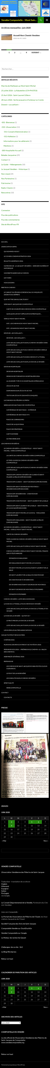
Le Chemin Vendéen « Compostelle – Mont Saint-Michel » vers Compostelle (23, 449)
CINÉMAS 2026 (9, 640)
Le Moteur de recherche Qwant (13, 938)
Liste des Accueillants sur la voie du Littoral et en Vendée (27, 610)
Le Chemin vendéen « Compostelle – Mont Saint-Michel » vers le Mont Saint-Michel (23, 528)
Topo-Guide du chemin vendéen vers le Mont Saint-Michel (27, 540)
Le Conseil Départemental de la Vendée (16, 903)
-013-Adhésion (10, 136)
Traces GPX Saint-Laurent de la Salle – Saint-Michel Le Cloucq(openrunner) (27, 507)
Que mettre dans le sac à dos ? (16, 299)
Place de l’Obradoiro (15, 419)
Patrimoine (5, 183)
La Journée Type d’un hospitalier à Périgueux (25, 381)
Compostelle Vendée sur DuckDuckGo (16, 928)
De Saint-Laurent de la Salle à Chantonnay (26, 575)
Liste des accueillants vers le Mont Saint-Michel (26, 546)
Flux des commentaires (10, 220)
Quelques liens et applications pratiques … (24, 314)
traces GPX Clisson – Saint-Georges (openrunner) (26, 482)
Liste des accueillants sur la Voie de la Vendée (25, 362)
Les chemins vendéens (10, 444)
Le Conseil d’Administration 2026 (17, 256)
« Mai (4, 841)
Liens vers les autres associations (18, 630)
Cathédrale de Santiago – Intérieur (21, 410)
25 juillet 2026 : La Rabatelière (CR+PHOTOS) (19, 90)
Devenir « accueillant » (10, 104)
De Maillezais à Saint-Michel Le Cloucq (25, 563)
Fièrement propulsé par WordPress (13, 1065)
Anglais (4, 884)
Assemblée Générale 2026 (14, 657)
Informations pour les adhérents (16, 141)
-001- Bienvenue (7, 122)
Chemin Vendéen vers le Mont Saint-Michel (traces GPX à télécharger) (27, 552)
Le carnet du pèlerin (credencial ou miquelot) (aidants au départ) (23, 293)
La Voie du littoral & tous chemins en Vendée (22, 604)
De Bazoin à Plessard (17, 594)
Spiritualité (9, 683)
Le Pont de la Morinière (16, 673)
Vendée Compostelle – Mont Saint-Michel (19, 20)
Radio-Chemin (7, 188)
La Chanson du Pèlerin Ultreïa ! (17, 400)
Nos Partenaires (7, 178)
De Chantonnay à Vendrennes (21, 580)
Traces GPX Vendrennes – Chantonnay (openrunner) (22, 495)
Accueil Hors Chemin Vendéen (26, 35)
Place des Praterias (14, 429)
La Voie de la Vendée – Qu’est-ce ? (17, 616)
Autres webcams (13, 439)
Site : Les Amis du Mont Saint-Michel (20, 328)
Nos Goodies (9, 283)
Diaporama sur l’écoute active (19, 391)
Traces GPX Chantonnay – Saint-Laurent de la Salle (27, 501)
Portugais (5, 893)
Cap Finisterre (12, 434)
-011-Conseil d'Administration (16, 132)
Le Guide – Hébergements (11, 164)
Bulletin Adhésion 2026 (13, 261)
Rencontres (5, 192)
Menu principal (47, 20)
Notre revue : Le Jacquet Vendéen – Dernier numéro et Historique (26, 267)
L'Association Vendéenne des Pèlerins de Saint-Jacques (22, 872)
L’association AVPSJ (9, 247)
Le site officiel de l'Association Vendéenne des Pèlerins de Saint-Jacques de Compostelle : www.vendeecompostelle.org (24, 1040)
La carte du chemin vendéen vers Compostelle (25, 455)
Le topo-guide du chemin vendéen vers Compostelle (22, 461)
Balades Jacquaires (8, 155)
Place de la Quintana (15, 424)
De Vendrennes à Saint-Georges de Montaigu (27, 585)
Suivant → (36, 52)
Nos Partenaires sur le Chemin (16, 273)
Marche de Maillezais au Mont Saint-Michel (18, 86)
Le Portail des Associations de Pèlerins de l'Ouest (20, 917)
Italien (3, 891)
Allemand (5, 886)
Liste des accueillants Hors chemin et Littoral (25, 357)
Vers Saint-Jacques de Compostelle (18, 304)
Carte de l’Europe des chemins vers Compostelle (26, 309)
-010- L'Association (8, 127)
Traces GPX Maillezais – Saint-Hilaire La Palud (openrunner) (24, 521)
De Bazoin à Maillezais (18, 558)
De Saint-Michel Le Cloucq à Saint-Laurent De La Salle (28, 569)
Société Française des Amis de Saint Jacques (18, 924)
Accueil (4, 242)
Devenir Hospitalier (12, 367)
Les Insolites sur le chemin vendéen (21, 678)
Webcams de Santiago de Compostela (19, 405)
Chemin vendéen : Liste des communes (19, 599)
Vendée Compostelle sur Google (14, 933)
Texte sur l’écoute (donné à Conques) (22, 395)
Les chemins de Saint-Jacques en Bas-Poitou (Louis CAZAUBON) (26, 667)
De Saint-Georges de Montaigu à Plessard (26, 589)
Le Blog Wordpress (8, 952)
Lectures (7, 278)
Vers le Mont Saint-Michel (14, 319)
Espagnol (4, 888)
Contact (4, 160)
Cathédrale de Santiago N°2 (17, 415)
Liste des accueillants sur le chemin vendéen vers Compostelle (27, 344)
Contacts (8, 697)
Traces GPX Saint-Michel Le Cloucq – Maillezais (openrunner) (25, 514)
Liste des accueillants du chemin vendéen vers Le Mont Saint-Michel (26, 351)
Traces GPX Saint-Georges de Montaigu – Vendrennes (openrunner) (23, 488)
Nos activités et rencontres (13, 635)
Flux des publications (9, 215)
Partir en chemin (8, 287)
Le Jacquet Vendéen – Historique (14, 169)
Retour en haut (7, 959)
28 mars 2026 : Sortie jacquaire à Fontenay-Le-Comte (22, 100)
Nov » (46, 841)
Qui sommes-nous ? (11, 251)
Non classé (5, 174)
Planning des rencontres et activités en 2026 (22, 645)
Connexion (5, 210)
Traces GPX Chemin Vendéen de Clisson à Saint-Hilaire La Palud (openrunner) (25, 476)
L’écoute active (12, 386)
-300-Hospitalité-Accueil (11, 150)
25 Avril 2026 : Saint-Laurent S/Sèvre (15, 95)
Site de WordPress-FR (10, 224)
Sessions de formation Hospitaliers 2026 (23, 376)
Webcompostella (13, 688)
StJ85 (24, 38)
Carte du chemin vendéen (17, 534)
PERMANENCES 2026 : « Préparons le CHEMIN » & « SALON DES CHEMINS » (25, 650)
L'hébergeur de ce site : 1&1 (12, 947)
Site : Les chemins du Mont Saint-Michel (22, 323)
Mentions (7, 146)
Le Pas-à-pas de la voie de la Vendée (20, 621)
